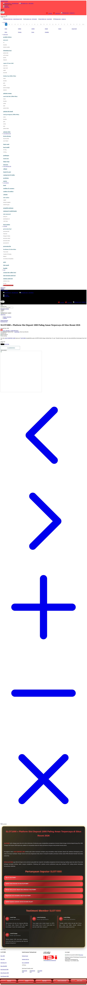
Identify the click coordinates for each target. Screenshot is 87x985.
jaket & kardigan (6, 87)
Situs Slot (3, 959)
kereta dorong (7, 136)
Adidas (19, 28)
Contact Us (71, 12)
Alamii (46, 28)
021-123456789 (25, 962)
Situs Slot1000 (4, 966)
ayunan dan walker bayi (9, 272)
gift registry (31, 3)
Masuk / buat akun (7, 316)
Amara (59, 28)
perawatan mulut (6, 240)
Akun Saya (3, 287)
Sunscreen (5, 233)
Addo (6, 28)
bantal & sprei (7, 172)
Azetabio (47, 32)
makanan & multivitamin (10, 211)
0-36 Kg (4, 152)
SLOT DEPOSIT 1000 (10, 338)
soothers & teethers (8, 191)
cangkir (4, 200)
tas (3, 42)
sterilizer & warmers (8, 188)
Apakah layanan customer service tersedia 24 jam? (19, 901)
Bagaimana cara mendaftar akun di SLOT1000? (18, 895)
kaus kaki (5, 72)
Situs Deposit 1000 (5, 972)
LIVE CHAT (79, 980)
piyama (4, 57)
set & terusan (5, 55)
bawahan (5, 80)
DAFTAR (57, 13)
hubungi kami (25, 956)
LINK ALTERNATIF (62, 980)
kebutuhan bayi (7, 50)
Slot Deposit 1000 (4, 969)
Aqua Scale (74, 28)
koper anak (6, 144)
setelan (4, 85)
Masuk (2, 289)
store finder (49, 19)
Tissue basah (5, 251)
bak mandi (6, 265)
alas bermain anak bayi (9, 275)
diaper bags (6, 161)
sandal (4, 70)
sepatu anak (5, 68)
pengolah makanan (8, 208)
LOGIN (50, 13)
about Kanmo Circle (17, 19)
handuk (5, 268)
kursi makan (6, 224)
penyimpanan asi (6, 218)
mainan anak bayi (8, 278)
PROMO (9, 981)
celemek (5, 194)
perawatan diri (6, 242)
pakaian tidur (5, 52)
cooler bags (5, 221)
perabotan (6, 178)
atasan (4, 78)
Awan (32, 32)
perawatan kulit (6, 231)
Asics (6, 32)
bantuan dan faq (25, 959)
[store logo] (11, 16)
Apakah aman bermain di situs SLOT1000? (17, 883)
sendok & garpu (6, 204)
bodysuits (5, 59)
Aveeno (19, 32)
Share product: (4, 350)
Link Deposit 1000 (5, 976)
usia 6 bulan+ (5, 140)
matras (5, 181)
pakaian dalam (6, 108)
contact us (63, 19)
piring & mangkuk (6, 202)
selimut (5, 169)
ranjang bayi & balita (9, 175)
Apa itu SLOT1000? (11, 877)
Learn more (16, 331)
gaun (4, 83)
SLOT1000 (23, 338)
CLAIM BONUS (11, 347)
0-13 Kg (4, 149)
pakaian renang (7, 93)
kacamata (5, 44)
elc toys (4, 283)
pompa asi (5, 216)
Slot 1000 (3, 956)
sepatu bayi (5, 65)
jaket (4, 105)
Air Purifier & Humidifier (8, 258)
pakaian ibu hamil (8, 111)
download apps (14, 3)
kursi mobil (6, 147)
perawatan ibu (7, 246)
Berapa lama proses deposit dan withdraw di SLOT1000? (21, 889)
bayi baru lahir (6, 138)
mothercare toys (6, 281)
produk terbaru (7, 37)
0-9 (83, 24)
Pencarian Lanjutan (5, 308)
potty (4, 262)
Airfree (33, 28)
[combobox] (7, 307)
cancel (2, 310)
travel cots (6, 158)
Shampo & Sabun (6, 236)
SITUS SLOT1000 (8, 862)
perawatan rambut (6, 238)
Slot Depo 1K (4, 962)
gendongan (6, 155)
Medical (4, 256)
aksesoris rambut (6, 47)
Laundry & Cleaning (7, 254)
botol (4, 185)
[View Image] (1, 822)
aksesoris (5, 90)
